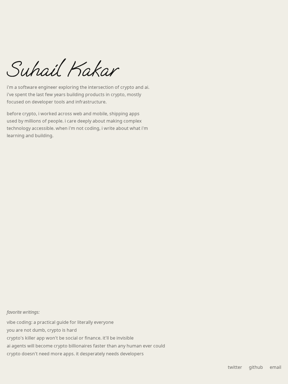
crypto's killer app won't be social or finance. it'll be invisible (70, 338)
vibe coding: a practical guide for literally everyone (60, 322)
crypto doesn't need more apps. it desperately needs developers (75, 354)
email (275, 367)
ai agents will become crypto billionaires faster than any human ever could (86, 346)
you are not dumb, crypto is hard (42, 330)
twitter (235, 367)
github (256, 367)
